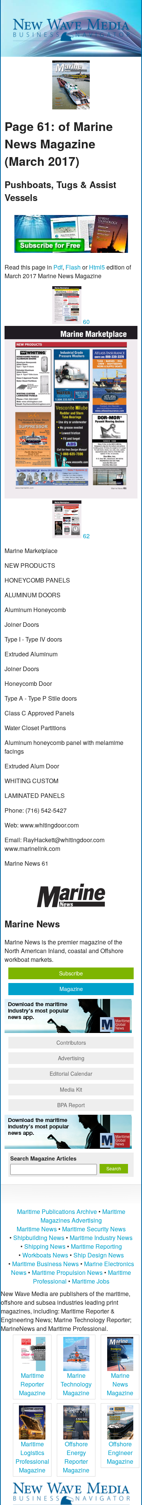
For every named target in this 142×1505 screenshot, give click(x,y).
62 (85, 535)
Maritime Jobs (90, 1281)
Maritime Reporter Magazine (32, 1384)
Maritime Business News (46, 1263)
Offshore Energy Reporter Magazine (76, 1457)
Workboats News (45, 1255)
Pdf (57, 267)
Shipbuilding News (38, 1237)
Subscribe (71, 973)
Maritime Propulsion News (67, 1272)
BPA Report (71, 1105)
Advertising (71, 1058)
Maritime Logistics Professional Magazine (32, 1457)
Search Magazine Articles (43, 1158)
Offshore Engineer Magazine (120, 1453)
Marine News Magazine (120, 1384)
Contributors (71, 1042)
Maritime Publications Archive (57, 1211)
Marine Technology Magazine (76, 1384)
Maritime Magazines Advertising (83, 1216)
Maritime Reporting (96, 1246)
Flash (73, 267)
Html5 (97, 267)
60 (85, 321)
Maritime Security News (94, 1229)
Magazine (71, 988)
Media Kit (71, 1089)
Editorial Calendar (71, 1073)
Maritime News (37, 1229)
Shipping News (45, 1246)
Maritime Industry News (101, 1237)
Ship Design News (98, 1255)
